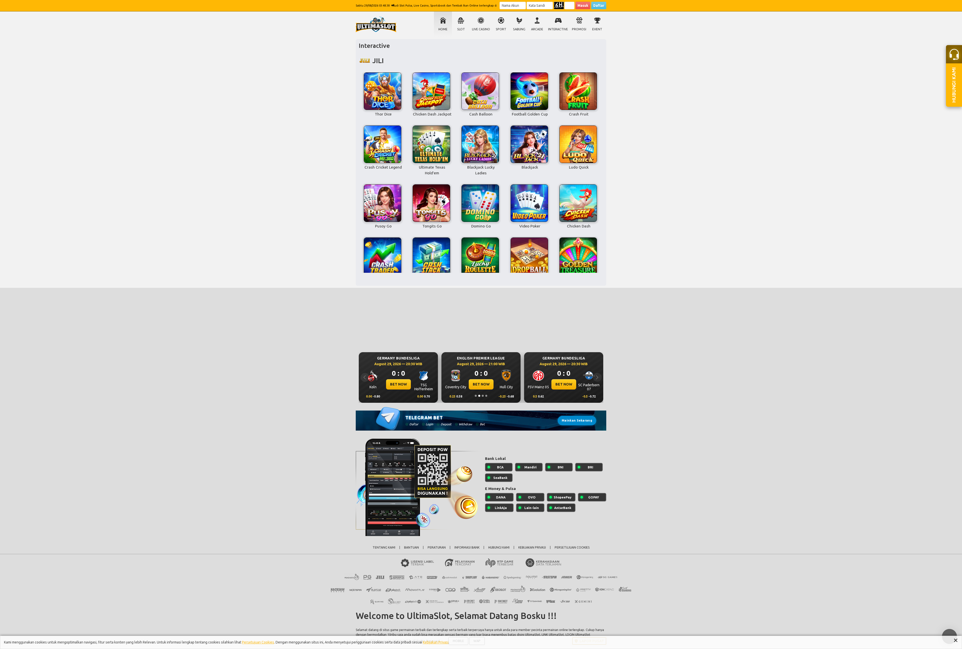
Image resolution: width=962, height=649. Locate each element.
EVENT (597, 29)
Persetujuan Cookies (258, 642)
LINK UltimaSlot (553, 634)
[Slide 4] (486, 395)
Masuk (582, 6)
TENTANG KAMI (384, 547)
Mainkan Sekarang (577, 420)
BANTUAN (411, 547)
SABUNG (519, 29)
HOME (442, 29)
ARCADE (537, 29)
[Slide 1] (476, 395)
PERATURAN (437, 547)
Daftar (598, 6)
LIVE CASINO (481, 29)
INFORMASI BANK (466, 547)
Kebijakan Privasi (435, 642)
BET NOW (398, 384)
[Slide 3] (483, 395)
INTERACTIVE (558, 29)
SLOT (461, 29)
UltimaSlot (532, 634)
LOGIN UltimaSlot (577, 634)
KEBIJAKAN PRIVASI (532, 547)
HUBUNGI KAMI (499, 547)
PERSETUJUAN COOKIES (572, 547)
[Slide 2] (479, 395)
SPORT (501, 29)
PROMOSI (579, 29)
